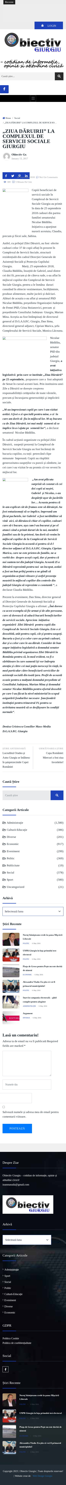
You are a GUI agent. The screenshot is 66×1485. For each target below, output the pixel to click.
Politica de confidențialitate (17, 1343)
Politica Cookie (11, 1338)
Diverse (11, 837)
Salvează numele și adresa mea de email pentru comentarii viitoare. (31, 1114)
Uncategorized (15, 887)
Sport (10, 879)
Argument (27, 1013)
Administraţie (15, 822)
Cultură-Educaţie (17, 829)
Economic (13, 844)
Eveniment (13, 851)
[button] (33, 98)
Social (17, 118)
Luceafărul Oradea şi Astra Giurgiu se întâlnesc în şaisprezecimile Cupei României (16, 757)
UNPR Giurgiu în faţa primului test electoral (40, 1413)
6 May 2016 (36, 943)
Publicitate (13, 865)
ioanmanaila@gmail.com (16, 1184)
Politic (11, 858)
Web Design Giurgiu (42, 1476)
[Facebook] (4, 89)
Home (8, 118)
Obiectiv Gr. (19, 154)
